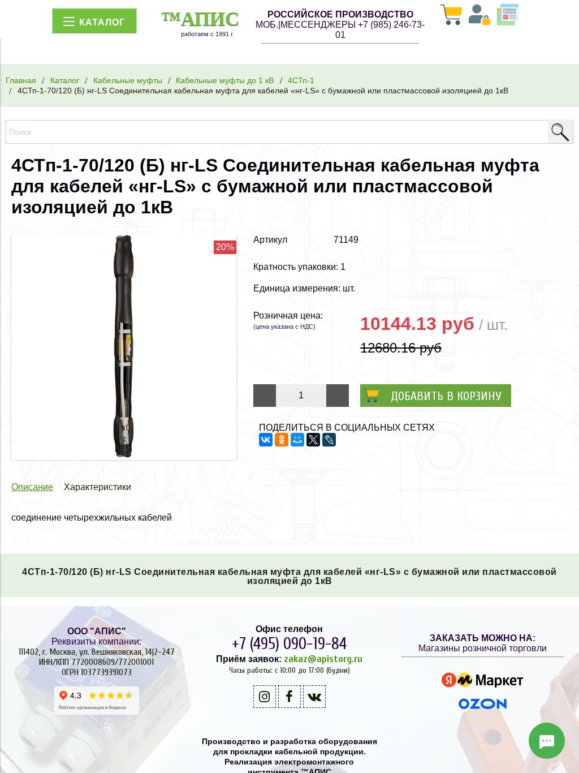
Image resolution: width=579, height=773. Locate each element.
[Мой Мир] (297, 439)
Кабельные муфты (127, 80)
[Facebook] (289, 696)
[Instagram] (264, 696)
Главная (21, 80)
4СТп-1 (301, 80)
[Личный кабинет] (479, 16)
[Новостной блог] (507, 16)
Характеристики (97, 487)
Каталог (64, 80)
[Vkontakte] (314, 696)
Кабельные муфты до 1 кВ (225, 80)
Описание (32, 487)
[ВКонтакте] (266, 439)
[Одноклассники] (281, 439)
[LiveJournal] (329, 439)
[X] (313, 439)
